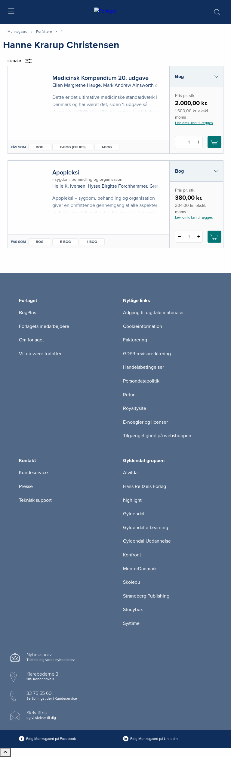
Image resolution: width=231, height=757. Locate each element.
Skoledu (131, 582)
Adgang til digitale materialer (153, 313)
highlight (132, 500)
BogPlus (27, 313)
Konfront (132, 555)
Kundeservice (33, 473)
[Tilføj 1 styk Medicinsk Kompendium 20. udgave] (198, 142)
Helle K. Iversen (68, 186)
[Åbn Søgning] (216, 12)
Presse (26, 486)
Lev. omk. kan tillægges (194, 123)
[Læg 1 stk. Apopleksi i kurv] (214, 237)
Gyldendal (133, 514)
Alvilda (130, 473)
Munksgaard (17, 31)
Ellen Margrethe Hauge (76, 85)
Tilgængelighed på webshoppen (157, 436)
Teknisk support (35, 500)
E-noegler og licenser (145, 422)
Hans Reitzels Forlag (144, 486)
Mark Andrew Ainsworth (128, 85)
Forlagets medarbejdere (44, 326)
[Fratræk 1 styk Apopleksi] (179, 236)
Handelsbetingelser (143, 367)
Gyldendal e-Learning (145, 528)
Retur (128, 395)
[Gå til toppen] (5, 752)
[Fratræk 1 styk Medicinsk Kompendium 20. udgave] (179, 142)
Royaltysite (134, 408)
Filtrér (14, 61)
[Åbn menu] (11, 12)
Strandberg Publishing (146, 596)
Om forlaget (31, 340)
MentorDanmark (140, 569)
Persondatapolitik (141, 381)
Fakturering (135, 340)
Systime (131, 623)
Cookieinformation (142, 326)
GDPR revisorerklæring (147, 354)
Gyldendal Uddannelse (147, 541)
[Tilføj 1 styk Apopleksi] (198, 236)
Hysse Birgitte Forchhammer (117, 186)
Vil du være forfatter (40, 354)
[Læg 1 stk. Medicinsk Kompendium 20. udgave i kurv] (214, 142)
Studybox (133, 610)
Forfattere (44, 31)
